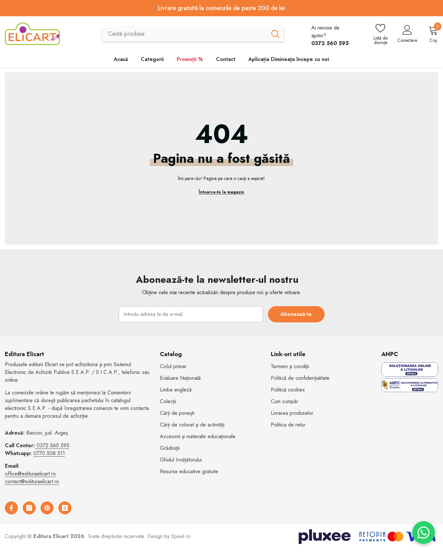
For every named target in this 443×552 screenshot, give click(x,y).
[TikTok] (64, 507)
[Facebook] (11, 507)
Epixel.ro (180, 536)
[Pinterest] (47, 507)
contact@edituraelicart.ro (32, 481)
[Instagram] (29, 507)
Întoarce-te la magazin (221, 192)
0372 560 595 (53, 445)
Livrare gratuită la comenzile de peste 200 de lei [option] (221, 8)
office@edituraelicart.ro (30, 473)
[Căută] (193, 34)
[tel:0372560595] (36, 445)
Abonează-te (296, 314)
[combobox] (184, 34)
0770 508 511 (49, 453)
